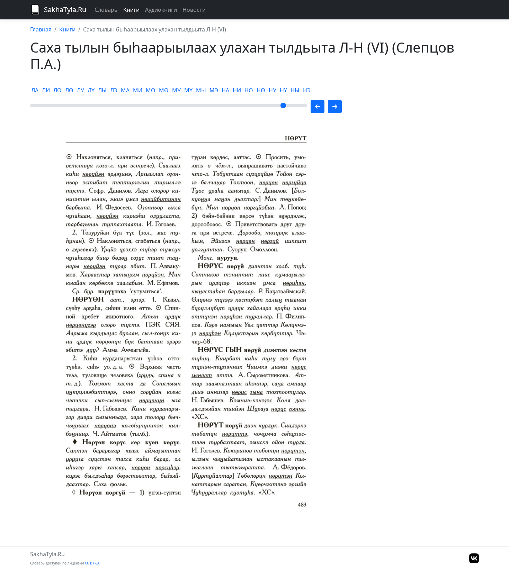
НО (248, 90)
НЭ (307, 90)
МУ (176, 90)
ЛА (34, 90)
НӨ (261, 90)
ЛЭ (113, 90)
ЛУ (80, 90)
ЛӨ (69, 90)
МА (125, 90)
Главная (41, 29)
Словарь (106, 9)
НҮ (283, 90)
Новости (194, 9)
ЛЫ (102, 90)
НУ (272, 90)
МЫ (201, 90)
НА (225, 90)
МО (150, 90)
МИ (137, 90)
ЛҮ (91, 90)
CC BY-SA (92, 563)
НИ (237, 90)
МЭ (213, 90)
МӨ (164, 90)
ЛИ (46, 90)
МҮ (188, 90)
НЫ (295, 90)
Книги (131, 9)
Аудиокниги (161, 9)
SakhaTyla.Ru (65, 9)
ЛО (57, 90)
